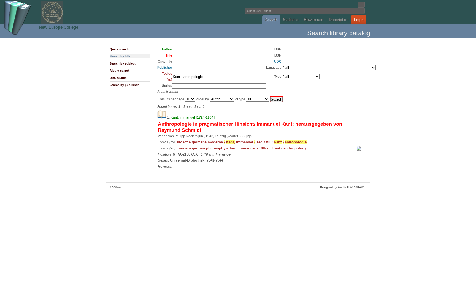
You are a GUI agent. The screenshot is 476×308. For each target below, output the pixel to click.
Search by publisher (124, 85)
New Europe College (58, 27)
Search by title (120, 56)
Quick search (119, 49)
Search (271, 19)
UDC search (118, 77)
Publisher (164, 67)
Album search (120, 70)
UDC (278, 61)
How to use (313, 19)
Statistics (290, 19)
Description (338, 19)
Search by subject (123, 63)
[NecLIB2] (52, 23)
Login (359, 19)
